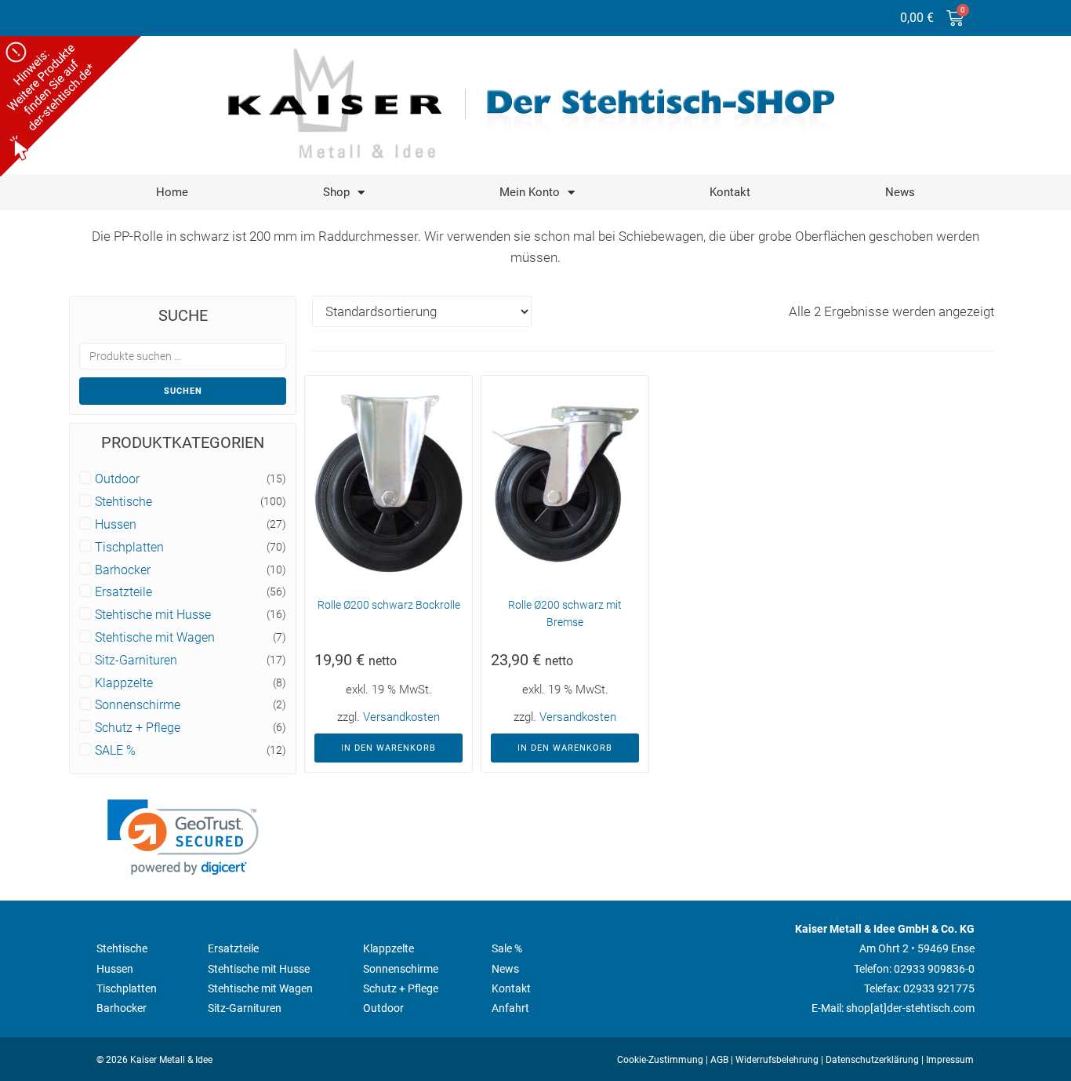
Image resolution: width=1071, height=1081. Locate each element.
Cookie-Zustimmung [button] (660, 1059)
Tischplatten (129, 547)
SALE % (115, 751)
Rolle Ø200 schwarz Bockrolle (389, 605)
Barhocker (123, 570)
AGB (719, 1059)
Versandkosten (401, 717)
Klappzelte (124, 683)
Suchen (183, 391)
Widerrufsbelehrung (777, 1059)
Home (172, 192)
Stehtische (123, 502)
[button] (183, 837)
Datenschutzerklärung (872, 1059)
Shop (336, 192)
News (900, 192)
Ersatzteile (123, 592)
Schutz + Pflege (137, 728)
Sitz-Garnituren (136, 660)
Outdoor (117, 479)
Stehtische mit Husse (153, 615)
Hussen (115, 525)
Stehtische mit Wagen (155, 638)
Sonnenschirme (137, 705)
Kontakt (730, 192)
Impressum (950, 1059)
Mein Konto (529, 192)
